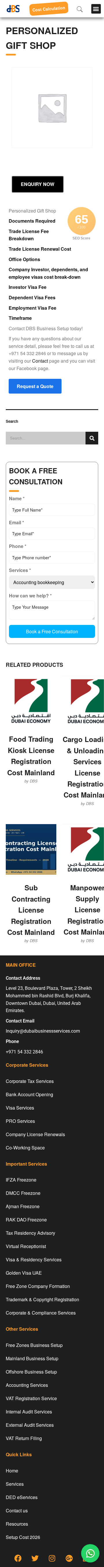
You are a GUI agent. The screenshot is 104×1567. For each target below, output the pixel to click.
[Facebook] (18, 1558)
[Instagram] (52, 1558)
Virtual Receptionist (26, 1246)
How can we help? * (30, 595)
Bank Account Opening (29, 1094)
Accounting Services (27, 1385)
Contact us (17, 1510)
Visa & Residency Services (34, 1259)
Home (12, 1470)
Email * (16, 522)
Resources (17, 1523)
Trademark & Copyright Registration (42, 1299)
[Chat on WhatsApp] (90, 1553)
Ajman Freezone (23, 1206)
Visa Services (20, 1107)
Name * (17, 498)
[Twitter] (35, 1558)
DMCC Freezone (23, 1193)
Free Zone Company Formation (38, 1286)
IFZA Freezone (21, 1179)
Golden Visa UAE (24, 1272)
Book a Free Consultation (52, 631)
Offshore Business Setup (31, 1371)
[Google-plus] (69, 1558)
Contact (40, 360)
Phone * (17, 546)
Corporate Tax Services (30, 1081)
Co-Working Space (25, 1147)
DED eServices (22, 1497)
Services (15, 1484)
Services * (20, 570)
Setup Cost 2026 (23, 1537)
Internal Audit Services (29, 1411)
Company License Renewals (35, 1134)
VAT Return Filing (24, 1438)
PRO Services (20, 1121)
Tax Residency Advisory (30, 1233)
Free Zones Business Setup (34, 1345)
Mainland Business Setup (32, 1358)
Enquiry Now (37, 184)
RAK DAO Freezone (26, 1219)
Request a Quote (35, 386)
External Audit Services (30, 1425)
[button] (96, 9)
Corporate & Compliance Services (41, 1312)
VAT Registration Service (31, 1398)
